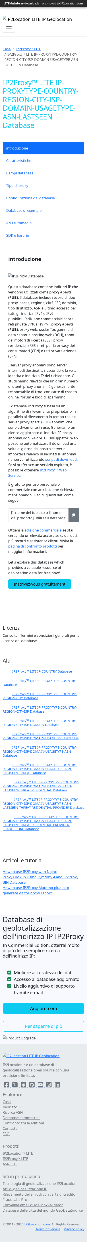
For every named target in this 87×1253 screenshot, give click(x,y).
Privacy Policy (74, 1229)
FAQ (6, 1133)
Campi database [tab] (19, 173)
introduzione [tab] (17, 148)
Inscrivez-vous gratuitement (39, 584)
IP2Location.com (71, 3)
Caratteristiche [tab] (18, 160)
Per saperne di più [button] (43, 1026)
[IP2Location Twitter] (15, 1085)
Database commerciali (21, 1117)
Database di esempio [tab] (24, 210)
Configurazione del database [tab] (30, 198)
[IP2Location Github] (32, 1085)
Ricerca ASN (13, 1112)
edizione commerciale (43, 530)
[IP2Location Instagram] (49, 1085)
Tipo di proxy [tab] (17, 185)
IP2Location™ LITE (18, 1153)
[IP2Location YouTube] (41, 1085)
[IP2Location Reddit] (24, 1085)
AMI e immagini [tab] (19, 222)
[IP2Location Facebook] (7, 1085)
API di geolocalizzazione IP (25, 1188)
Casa (7, 48)
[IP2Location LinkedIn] (57, 1085)
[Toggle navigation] (9, 28)
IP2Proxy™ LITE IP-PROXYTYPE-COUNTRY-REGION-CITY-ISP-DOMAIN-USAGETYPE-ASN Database (40, 751)
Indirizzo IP (12, 1107)
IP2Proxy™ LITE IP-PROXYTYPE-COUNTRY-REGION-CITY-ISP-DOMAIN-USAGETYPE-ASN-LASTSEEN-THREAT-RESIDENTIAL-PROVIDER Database (43, 803)
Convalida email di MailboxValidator (33, 1204)
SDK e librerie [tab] (17, 235)
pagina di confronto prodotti (33, 546)
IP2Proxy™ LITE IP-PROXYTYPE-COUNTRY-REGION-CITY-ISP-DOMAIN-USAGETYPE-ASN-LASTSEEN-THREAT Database (40, 768)
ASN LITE (10, 1164)
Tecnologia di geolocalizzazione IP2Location (40, 1183)
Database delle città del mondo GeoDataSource (43, 1210)
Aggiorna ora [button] (43, 1008)
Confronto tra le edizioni (23, 1123)
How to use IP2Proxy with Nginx (30, 871)
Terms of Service (47, 1229)
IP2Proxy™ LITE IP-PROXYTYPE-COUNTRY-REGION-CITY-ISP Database (40, 709)
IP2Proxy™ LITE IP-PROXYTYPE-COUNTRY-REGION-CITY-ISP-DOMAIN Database (40, 722)
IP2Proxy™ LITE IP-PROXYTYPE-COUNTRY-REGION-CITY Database (40, 696)
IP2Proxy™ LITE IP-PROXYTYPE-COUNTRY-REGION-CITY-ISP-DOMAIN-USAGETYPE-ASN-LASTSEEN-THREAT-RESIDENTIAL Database (41, 786)
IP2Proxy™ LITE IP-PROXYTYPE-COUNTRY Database (39, 682)
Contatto (10, 1128)
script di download (60, 459)
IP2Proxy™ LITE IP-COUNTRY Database (42, 671)
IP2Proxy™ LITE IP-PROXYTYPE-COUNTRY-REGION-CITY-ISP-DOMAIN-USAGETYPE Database (41, 736)
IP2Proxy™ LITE (28, 48)
